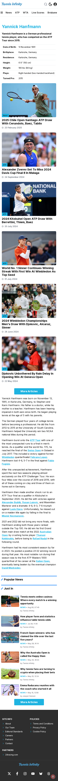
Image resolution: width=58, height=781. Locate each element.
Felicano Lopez (38, 457)
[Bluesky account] (41, 773)
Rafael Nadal (40, 538)
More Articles (29, 391)
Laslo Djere (16, 509)
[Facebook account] (17, 773)
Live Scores (38, 12)
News (9, 12)
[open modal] (55, 4)
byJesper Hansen (27, 696)
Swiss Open (34, 450)
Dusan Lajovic (30, 502)
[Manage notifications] (53, 776)
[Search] (45, 4)
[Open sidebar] (1, 12)
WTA (25, 12)
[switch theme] (50, 4)
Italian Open (43, 561)
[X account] (9, 773)
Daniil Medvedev (11, 567)
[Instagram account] (25, 773)
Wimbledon (8, 457)
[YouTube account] (33, 773)
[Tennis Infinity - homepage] (11, 4)
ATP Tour (35, 440)
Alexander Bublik (11, 502)
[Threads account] (48, 773)
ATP (17, 12)
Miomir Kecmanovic (13, 515)
